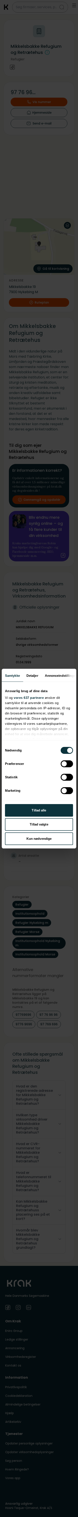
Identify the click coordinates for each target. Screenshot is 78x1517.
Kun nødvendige (39, 838)
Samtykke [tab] (12, 675)
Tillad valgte (39, 824)
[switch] (67, 763)
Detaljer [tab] (32, 675)
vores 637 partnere (29, 698)
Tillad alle (39, 810)
